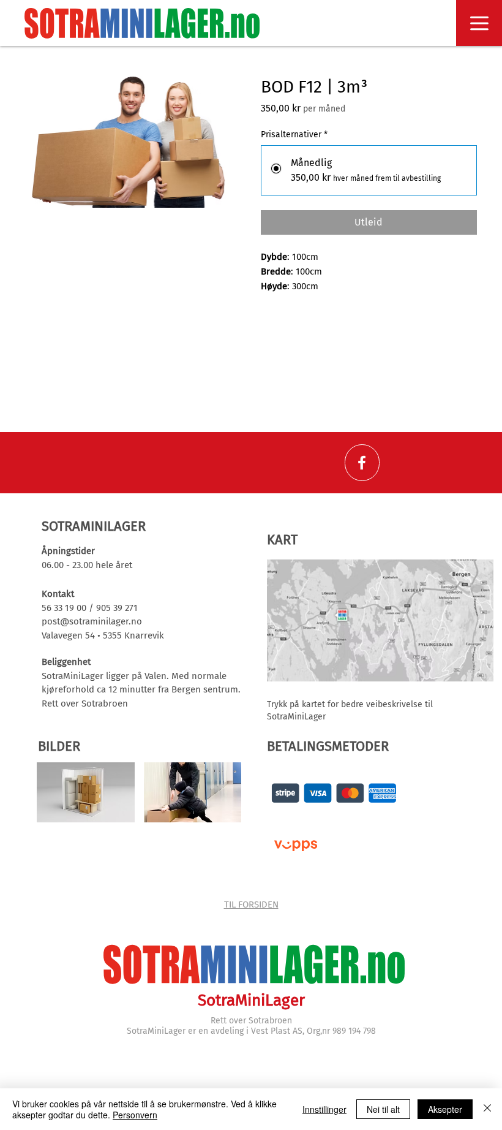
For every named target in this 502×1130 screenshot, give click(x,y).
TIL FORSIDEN (251, 904)
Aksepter (445, 1109)
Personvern (135, 1115)
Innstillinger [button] (324, 1109)
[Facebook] (362, 462)
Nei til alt (383, 1109)
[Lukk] (487, 1109)
